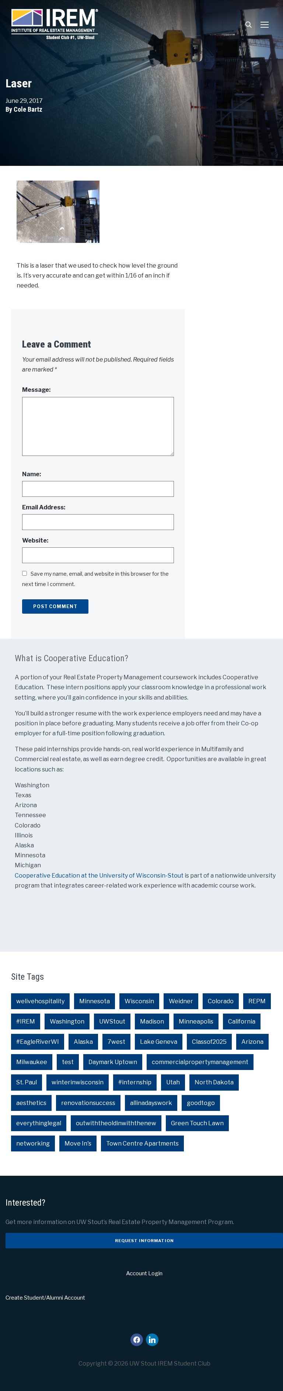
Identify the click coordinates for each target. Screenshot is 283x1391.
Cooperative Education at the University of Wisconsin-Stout (100, 875)
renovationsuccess (88, 1102)
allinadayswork (151, 1102)
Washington (67, 1021)
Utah (173, 1082)
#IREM (25, 1021)
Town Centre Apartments (142, 1143)
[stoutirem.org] (54, 22)
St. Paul (26, 1082)
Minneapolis (196, 1021)
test (68, 1062)
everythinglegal (38, 1123)
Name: (31, 474)
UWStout (112, 1021)
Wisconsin (139, 1001)
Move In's (77, 1143)
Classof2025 (209, 1041)
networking (33, 1143)
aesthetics (31, 1102)
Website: (35, 540)
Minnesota (94, 1001)
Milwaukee (31, 1062)
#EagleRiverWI (37, 1041)
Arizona (252, 1041)
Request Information (144, 1240)
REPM (257, 1001)
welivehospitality (40, 1001)
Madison (152, 1021)
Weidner (181, 1001)
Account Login (144, 1273)
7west (116, 1041)
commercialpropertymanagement (200, 1062)
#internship (134, 1082)
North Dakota (214, 1082)
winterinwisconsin (78, 1082)
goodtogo (201, 1102)
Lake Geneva (158, 1041)
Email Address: (43, 507)
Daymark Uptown (112, 1062)
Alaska (83, 1041)
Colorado (221, 1001)
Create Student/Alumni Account (45, 1297)
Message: (36, 389)
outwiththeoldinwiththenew (116, 1123)
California (241, 1021)
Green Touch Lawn (197, 1123)
